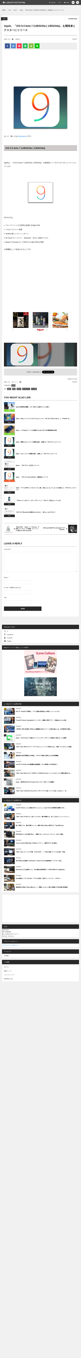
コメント (15, 382)
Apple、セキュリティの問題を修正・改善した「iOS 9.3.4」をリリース (36, 453)
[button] (73, 2)
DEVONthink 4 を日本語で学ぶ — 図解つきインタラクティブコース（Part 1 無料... (40, 834)
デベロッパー (26, 388)
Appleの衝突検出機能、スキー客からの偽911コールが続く (33, 407)
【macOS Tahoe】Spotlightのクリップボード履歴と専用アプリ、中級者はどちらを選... (41, 720)
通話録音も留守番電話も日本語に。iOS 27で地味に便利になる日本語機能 (37, 755)
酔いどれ (7, 39)
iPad (14, 388)
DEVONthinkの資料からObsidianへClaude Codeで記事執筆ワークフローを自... (39, 860)
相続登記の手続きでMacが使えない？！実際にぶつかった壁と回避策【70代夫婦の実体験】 (42, 887)
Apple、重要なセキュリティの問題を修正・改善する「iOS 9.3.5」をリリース (38, 442)
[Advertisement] (40, 67)
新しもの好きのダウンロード (10, 934)
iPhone (19, 388)
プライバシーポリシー (10, 945)
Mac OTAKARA (6, 932)
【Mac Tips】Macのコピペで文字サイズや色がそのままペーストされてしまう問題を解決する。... (44, 773)
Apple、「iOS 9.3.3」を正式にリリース (27, 465)
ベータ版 (34, 388)
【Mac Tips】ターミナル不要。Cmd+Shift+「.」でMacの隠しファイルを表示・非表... (41, 852)
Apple (9, 388)
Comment (7, 549)
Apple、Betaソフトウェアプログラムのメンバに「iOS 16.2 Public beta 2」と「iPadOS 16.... (43, 418)
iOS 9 (4, 19)
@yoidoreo (22, 136)
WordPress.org (8, 979)
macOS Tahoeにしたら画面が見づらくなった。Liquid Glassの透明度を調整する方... (40, 808)
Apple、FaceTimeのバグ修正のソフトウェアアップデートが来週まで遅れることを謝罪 (41, 738)
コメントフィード (9, 975)
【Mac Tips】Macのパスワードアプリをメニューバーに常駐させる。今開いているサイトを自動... (44, 746)
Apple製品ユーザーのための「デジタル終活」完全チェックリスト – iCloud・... (39, 878)
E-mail (6, 587)
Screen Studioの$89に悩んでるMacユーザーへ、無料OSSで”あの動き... (37, 843)
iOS (9, 480)
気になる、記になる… (8, 936)
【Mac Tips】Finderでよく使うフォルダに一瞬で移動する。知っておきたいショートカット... (43, 816)
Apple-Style (5, 930)
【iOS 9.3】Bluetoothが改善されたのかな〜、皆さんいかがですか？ (36, 512)
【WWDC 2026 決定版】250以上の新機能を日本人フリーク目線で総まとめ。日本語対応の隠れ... (44, 729)
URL (5, 597)
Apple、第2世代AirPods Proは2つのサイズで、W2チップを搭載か (35, 782)
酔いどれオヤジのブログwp (14, 2)
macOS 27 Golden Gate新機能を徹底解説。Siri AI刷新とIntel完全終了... (37, 764)
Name (6, 577)
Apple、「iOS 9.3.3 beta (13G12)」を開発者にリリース (32, 477)
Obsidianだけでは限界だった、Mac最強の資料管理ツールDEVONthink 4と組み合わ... (41, 869)
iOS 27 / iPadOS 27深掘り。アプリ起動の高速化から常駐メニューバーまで (38, 711)
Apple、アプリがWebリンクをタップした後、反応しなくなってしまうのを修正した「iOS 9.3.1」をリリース (46, 488)
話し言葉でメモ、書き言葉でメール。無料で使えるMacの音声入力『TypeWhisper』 (40, 825)
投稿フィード (8, 971)
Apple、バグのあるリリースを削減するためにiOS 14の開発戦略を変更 (36, 430)
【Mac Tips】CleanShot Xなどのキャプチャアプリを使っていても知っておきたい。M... (41, 791)
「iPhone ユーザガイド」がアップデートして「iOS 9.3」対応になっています (38, 500)
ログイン (6, 967)
